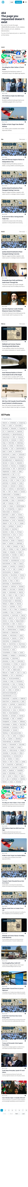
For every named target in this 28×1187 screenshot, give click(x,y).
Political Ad (4, 422)
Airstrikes (11, 445)
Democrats (20, 437)
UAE (3, 764)
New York (15, 578)
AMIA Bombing (18, 601)
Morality (4, 592)
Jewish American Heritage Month (9, 692)
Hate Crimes (22, 724)
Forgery (4, 678)
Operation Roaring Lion (17, 434)
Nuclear (14, 471)
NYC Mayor (19, 532)
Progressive (20, 540)
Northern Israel (5, 638)
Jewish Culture (19, 764)
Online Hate (21, 710)
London (20, 773)
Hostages (22, 523)
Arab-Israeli (13, 486)
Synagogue (20, 517)
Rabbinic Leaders (16, 669)
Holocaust (4, 761)
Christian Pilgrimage (6, 741)
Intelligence (13, 655)
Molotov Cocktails (6, 511)
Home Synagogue (6, 724)
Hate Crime (21, 477)
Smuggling (21, 629)
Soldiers (10, 690)
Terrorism (4, 606)
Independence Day (19, 460)
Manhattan (4, 635)
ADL (16, 523)
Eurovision (23, 491)
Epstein (4, 451)
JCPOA (12, 480)
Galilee (20, 471)
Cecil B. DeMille (18, 425)
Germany (4, 744)
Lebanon (23, 549)
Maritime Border (5, 684)
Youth (14, 569)
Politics (14, 563)
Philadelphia (5, 655)
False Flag (21, 715)
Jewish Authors (5, 514)
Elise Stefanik (5, 428)
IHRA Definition (12, 773)
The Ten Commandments (14, 678)
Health (3, 503)
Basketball (19, 718)
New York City (5, 440)
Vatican (16, 761)
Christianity (22, 618)
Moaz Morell (5, 466)
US (18, 474)
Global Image (20, 443)
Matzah (10, 595)
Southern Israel (10, 431)
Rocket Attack (21, 520)
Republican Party (5, 474)
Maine (17, 580)
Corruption (14, 721)
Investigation (22, 466)
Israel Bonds (12, 704)
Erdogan (19, 747)
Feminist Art (20, 566)
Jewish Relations (5, 767)
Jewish (23, 701)
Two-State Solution (20, 626)
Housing (4, 773)
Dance (14, 684)
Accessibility (5, 612)
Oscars (14, 534)
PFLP (3, 669)
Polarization (20, 589)
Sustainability (20, 770)
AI (15, 695)
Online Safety (11, 443)
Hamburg (21, 736)
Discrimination (20, 681)
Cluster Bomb (18, 451)
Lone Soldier (14, 767)
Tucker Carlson (15, 557)
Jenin (3, 736)
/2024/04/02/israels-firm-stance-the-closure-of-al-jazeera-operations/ (13, 28)
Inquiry (22, 776)
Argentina (10, 738)
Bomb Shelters (17, 741)
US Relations (13, 477)
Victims (3, 425)
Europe (11, 781)
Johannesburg (5, 661)
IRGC (3, 629)
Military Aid (4, 672)
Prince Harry (13, 466)
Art (3, 546)
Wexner (4, 618)
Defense (4, 713)
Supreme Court (21, 704)
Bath (13, 718)
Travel (19, 606)
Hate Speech (5, 586)
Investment (13, 483)
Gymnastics (4, 747)
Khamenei (4, 781)
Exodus (11, 681)
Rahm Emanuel (13, 635)
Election (4, 707)
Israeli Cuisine (15, 615)
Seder (9, 669)
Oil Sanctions (18, 781)
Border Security (17, 707)
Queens (14, 454)
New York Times (12, 644)
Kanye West (15, 698)
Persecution (4, 486)
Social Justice (15, 727)
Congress (20, 509)
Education (19, 526)
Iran (10, 609)
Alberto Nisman (19, 445)
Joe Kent (9, 776)
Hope (22, 546)
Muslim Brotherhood (16, 583)
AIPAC (14, 437)
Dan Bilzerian (14, 779)
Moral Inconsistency (6, 572)
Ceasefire (4, 517)
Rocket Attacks (19, 675)
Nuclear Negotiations (13, 713)
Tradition (12, 672)
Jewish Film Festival (20, 448)
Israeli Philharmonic (15, 560)
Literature (21, 486)
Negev (3, 569)
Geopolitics (4, 566)
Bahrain (16, 776)
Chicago (21, 687)
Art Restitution (13, 422)
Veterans (16, 491)
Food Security (21, 454)
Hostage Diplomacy (6, 756)
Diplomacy (11, 537)
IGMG (13, 623)
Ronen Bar (19, 603)
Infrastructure (16, 511)
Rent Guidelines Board (7, 460)
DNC (18, 503)
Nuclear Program (20, 488)
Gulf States (17, 690)
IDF (12, 675)
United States (19, 543)
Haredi (17, 537)
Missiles (10, 451)
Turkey (3, 578)
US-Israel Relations (6, 652)
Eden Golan (4, 463)
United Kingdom (5, 718)
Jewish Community (6, 468)
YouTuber (4, 506)
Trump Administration (6, 695)
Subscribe (18, 2)
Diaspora (11, 506)
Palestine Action (14, 632)
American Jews (21, 500)
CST (9, 569)
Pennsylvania (12, 457)
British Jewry (13, 428)
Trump (3, 738)
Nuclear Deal (5, 540)
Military (21, 753)
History (12, 500)
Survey (14, 710)
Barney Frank (10, 764)
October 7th (23, 767)
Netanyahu (15, 546)
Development (12, 517)
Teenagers (4, 552)
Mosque (4, 543)
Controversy (11, 488)
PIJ (23, 560)
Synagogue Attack (16, 641)
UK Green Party (5, 649)
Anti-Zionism (14, 687)
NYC (3, 626)
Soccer (22, 578)
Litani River (18, 598)
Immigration (12, 552)
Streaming (4, 598)
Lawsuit (21, 635)
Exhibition (4, 589)
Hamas (13, 649)
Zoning (11, 621)
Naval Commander (6, 563)
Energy (3, 443)
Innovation (15, 730)
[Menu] (23, 2)
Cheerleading (5, 753)
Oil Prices (16, 646)
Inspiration (14, 638)
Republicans (11, 770)
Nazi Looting (13, 753)
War (3, 509)
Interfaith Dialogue (20, 506)
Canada (20, 483)
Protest (17, 480)
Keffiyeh (8, 546)
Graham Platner (5, 557)
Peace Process (22, 644)
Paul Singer (4, 497)
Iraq (23, 480)
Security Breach (5, 615)
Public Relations (5, 520)
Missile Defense (5, 641)
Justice (3, 690)
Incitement (11, 543)
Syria (10, 707)
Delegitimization (5, 471)
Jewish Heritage (5, 583)
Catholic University (13, 750)
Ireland (3, 526)
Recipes (15, 652)
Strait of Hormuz (5, 454)
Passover (20, 623)
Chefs (9, 491)
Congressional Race (6, 646)
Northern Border (5, 698)
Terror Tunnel (12, 589)
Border (3, 537)
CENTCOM (4, 457)
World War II (23, 609)
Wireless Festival (5, 437)
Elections (4, 750)
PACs (9, 736)
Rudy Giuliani (5, 715)
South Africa (12, 566)
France (12, 612)
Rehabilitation (5, 675)
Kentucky (15, 724)
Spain (17, 549)
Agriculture (4, 580)
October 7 (20, 552)
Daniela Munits (22, 655)
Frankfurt (12, 747)
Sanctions (19, 612)
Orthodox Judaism (6, 730)
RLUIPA (11, 598)
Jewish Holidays (5, 658)
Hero (9, 578)
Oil (3, 779)
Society (3, 488)
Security (12, 463)
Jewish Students (5, 555)
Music (11, 580)
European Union (15, 701)
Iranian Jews (13, 440)
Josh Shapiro (13, 715)
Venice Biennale (12, 744)
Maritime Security (6, 710)
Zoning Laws (11, 503)
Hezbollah (23, 646)
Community (4, 681)
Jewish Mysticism (5, 434)
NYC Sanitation (5, 529)
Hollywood (4, 523)
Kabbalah (12, 603)
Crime (24, 672)
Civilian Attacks (15, 658)
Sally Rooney (18, 738)
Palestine (22, 750)
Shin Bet (12, 540)
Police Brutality (10, 626)
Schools (21, 652)
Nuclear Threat (5, 701)
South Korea (13, 586)
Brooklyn (20, 569)
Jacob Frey (4, 704)
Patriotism (21, 457)
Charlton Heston (5, 623)
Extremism (4, 621)
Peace (21, 595)
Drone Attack (5, 560)
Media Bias (22, 779)
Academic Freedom (6, 494)
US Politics (16, 664)
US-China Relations (6, 664)
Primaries (4, 609)
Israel (18, 672)
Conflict (4, 549)
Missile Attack (20, 661)
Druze (3, 758)
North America (5, 687)
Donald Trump (5, 632)
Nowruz (12, 532)
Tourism (21, 638)
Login (11, 2)
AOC (13, 474)
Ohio (22, 727)
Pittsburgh (4, 603)
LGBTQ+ (14, 736)
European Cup (22, 422)
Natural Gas (4, 477)
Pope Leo (23, 615)
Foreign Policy (22, 428)
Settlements (22, 721)
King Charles (5, 532)
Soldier (3, 595)
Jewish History (5, 483)
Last (23, 1113)
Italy (8, 779)
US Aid (13, 520)
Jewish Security (21, 468)
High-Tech (21, 592)
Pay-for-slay (4, 480)
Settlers (21, 555)
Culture (12, 661)
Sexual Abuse (14, 529)
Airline (3, 491)
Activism (4, 770)
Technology (20, 684)
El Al (3, 431)
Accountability (16, 494)
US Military (11, 549)
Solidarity (21, 667)
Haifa (3, 776)
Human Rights (5, 500)
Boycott (21, 563)
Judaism (13, 514)
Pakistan (4, 644)
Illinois (15, 609)
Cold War (23, 761)
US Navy (12, 497)
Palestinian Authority (12, 629)
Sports (14, 667)
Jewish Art (11, 618)
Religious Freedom (20, 621)
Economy (20, 514)
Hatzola (17, 758)
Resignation (16, 572)
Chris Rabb (14, 555)
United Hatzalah (12, 592)
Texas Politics (5, 448)
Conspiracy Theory (21, 497)
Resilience (10, 758)
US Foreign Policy (10, 509)
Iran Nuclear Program (7, 601)
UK (16, 618)
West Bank (21, 586)
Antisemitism (19, 463)
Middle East (23, 698)
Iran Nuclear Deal (17, 756)
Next (16, 1113)
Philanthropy (5, 733)
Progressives (19, 431)
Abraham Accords (6, 534)
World (11, 761)
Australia (4, 445)
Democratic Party (6, 667)
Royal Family (5, 575)
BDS (14, 468)
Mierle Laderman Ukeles (16, 733)
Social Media (12, 606)
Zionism (21, 440)
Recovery (22, 575)
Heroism (23, 664)
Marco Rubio (21, 744)
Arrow (20, 534)
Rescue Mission (14, 575)
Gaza (12, 448)
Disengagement (5, 721)
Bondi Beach (11, 526)
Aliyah (16, 595)
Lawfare (10, 425)
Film (11, 523)
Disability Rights (5, 727)
